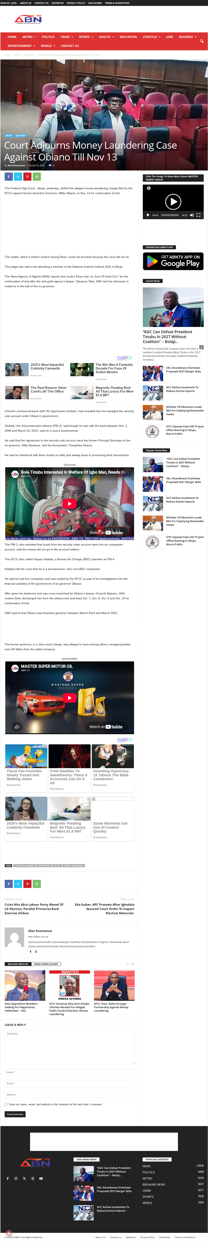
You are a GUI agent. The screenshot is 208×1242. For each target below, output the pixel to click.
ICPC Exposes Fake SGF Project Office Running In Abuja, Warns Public (185, 430)
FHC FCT (57, 865)
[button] (201, 41)
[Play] (148, 215)
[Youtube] (41, 1178)
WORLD (46, 46)
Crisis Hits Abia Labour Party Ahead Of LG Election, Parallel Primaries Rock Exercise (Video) (34, 908)
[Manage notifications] (9, 1233)
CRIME (65, 37)
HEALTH (104, 37)
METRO (27, 37)
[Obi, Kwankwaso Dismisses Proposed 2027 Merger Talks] (153, 373)
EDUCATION (128, 37)
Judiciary (29, 54)
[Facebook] (9, 177)
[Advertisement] (134, 19)
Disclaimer (95, 2)
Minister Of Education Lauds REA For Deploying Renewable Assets (185, 410)
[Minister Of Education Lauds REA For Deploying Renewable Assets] (153, 412)
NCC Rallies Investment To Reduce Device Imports (182, 389)
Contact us (42, 2)
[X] (18, 177)
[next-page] (133, 964)
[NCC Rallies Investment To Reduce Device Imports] (153, 393)
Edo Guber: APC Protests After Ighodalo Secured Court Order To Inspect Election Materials (104, 908)
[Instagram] (17, 1178)
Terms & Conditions (117, 2)
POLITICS (48, 37)
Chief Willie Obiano (24, 865)
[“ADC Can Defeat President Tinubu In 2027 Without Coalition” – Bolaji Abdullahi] (173, 307)
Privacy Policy (76, 2)
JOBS (169, 37)
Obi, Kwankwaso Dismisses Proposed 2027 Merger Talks (183, 369)
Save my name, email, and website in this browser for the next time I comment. (56, 1104)
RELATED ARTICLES (18, 964)
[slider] (170, 215)
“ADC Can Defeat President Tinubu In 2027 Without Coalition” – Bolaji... (167, 336)
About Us (25, 2)
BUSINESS (186, 37)
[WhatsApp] (37, 177)
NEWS (147, 1166)
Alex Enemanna (16, 165)
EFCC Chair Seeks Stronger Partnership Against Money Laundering (111, 1007)
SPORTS (84, 37)
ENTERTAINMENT (20, 46)
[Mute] (192, 215)
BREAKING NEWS (154, 1184)
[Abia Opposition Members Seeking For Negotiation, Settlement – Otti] (25, 985)
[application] (173, 202)
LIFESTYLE (150, 37)
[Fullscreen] (198, 215)
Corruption (44, 865)
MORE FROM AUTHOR (46, 964)
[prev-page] (128, 964)
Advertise (58, 2)
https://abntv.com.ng (38, 936)
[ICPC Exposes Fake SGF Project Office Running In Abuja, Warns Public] (153, 432)
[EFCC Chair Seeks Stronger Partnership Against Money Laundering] (114, 985)
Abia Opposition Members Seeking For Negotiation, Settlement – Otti (21, 1007)
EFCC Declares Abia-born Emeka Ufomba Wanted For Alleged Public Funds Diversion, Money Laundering (69, 1009)
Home (12, 37)
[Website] (33, 1178)
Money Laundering (73, 865)
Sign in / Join (8, 2)
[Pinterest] (27, 177)
